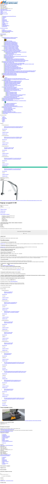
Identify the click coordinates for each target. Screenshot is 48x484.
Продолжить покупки (9, 480)
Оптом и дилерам (5, 437)
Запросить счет (2, 243)
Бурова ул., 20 (5, 265)
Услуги (3, 18)
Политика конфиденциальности (7, 441)
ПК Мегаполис (7, 430)
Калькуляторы (4, 19)
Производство (4, 20)
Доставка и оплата (5, 463)
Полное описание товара (4, 222)
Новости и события (5, 21)
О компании (4, 434)
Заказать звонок (8, 10)
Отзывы (10, 222)
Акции (3, 22)
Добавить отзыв (3, 236)
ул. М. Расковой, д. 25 (11, 265)
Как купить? (20, 222)
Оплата (13, 222)
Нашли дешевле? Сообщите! (5, 214)
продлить (29, 231)
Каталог (3, 439)
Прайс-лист (4, 442)
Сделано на (22, 233)
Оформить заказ (2, 480)
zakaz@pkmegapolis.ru (3, 9)
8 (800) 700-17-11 (3, 10)
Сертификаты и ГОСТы (6, 436)
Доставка (16, 222)
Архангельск (19, 269)
